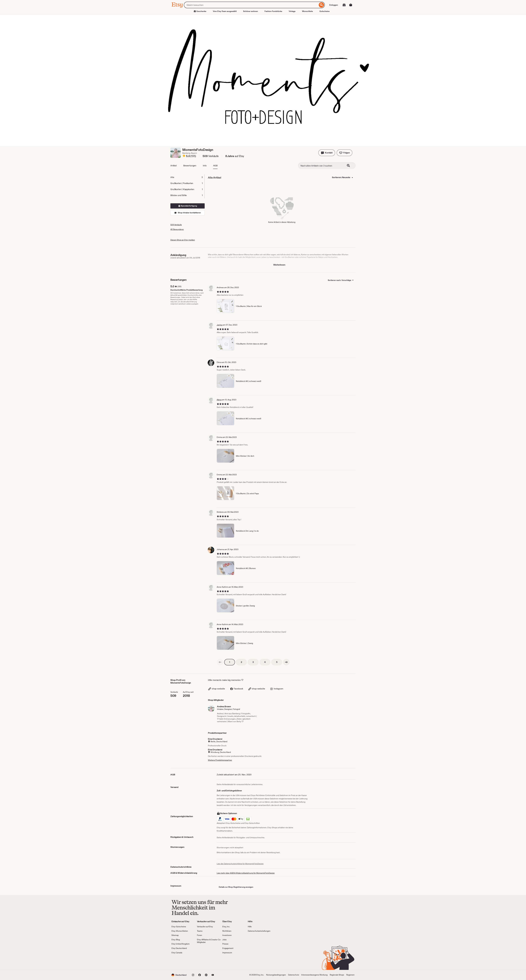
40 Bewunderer (177, 229)
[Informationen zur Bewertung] (184, 156)
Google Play (201, 962)
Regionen (350, 975)
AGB (215, 165)
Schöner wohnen (250, 11)
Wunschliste (307, 11)
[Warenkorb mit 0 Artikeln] (350, 5)
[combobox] (251, 5)
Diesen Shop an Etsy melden (182, 240)
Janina (219, 325)
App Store (180, 962)
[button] (326, 152)
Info (204, 165)
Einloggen (333, 5)
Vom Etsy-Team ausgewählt (225, 11)
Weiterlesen (279, 264)
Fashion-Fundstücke (273, 11)
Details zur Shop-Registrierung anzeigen (236, 887)
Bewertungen (189, 165)
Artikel (173, 165)
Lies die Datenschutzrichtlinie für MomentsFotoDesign (240, 864)
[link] (220, 662)
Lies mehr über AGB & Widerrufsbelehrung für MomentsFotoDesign (246, 873)
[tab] (187, 177)
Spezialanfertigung (188, 206)
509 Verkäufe (176, 225)
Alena (219, 400)
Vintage (292, 11)
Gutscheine (324, 11)
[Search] (350, 165)
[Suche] (321, 5)
